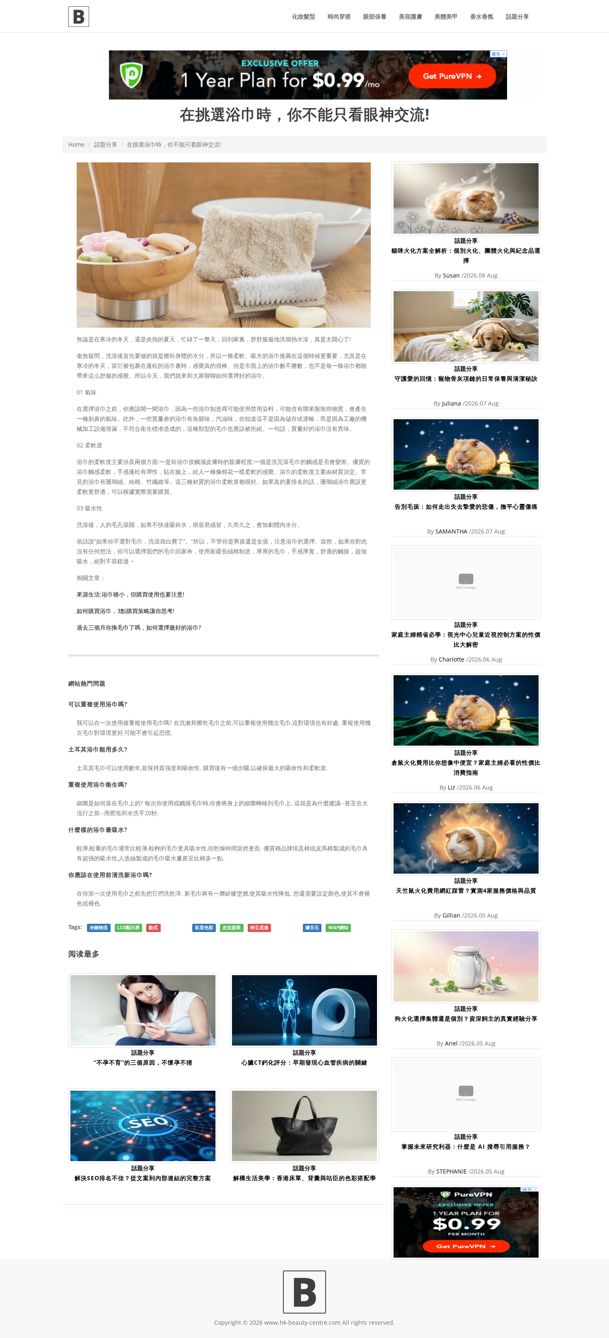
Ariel (451, 1043)
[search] (540, 11)
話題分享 (517, 16)
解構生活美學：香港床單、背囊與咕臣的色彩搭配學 (304, 1178)
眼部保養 (375, 16)
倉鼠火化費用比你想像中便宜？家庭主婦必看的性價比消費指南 (466, 767)
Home (76, 144)
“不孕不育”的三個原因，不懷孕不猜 (143, 1062)
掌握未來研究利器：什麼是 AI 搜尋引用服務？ (466, 1146)
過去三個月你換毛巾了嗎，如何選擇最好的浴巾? (139, 627)
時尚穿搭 (339, 16)
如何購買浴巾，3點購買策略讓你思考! (125, 611)
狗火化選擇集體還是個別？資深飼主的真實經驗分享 (466, 1018)
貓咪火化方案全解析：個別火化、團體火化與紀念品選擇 (466, 255)
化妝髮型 (303, 16)
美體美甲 (446, 16)
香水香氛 (481, 16)
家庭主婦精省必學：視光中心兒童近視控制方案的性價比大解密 (466, 639)
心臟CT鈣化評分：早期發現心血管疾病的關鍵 (304, 1062)
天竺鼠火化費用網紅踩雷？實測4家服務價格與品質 (466, 890)
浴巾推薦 (279, 356)
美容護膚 (410, 16)
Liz (451, 787)
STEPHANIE (451, 1171)
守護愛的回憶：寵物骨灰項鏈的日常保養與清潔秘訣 (466, 378)
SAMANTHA (451, 531)
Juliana (451, 403)
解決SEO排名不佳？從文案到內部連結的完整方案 (143, 1178)
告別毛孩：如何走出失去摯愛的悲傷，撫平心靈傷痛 (466, 506)
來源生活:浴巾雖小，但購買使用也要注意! (130, 594)
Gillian (451, 915)
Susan (451, 275)
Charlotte (451, 659)
